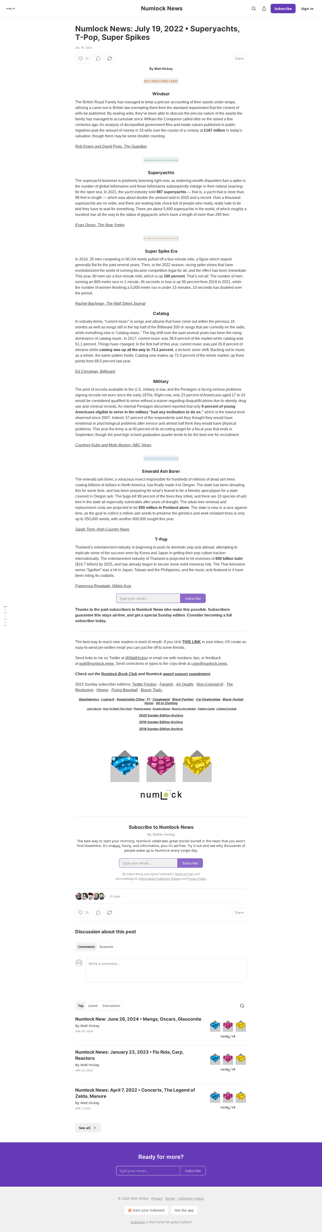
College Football (226, 708)
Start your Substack (148, 1210)
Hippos (102, 690)
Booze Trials (152, 690)
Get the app (184, 1210)
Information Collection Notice (159, 878)
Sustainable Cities (130, 699)
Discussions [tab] (111, 1006)
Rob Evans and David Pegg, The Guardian (111, 146)
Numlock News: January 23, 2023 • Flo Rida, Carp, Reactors (129, 1055)
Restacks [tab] (106, 947)
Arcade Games (161, 708)
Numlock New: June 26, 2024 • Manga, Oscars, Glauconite (138, 1019)
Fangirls (166, 684)
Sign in (307, 8)
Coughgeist (161, 699)
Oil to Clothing (167, 703)
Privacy (156, 1198)
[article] (161, 1028)
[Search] (253, 8)
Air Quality (185, 684)
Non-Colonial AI (210, 684)
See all (85, 1127)
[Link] (68, 94)
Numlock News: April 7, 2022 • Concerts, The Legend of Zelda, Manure (135, 1093)
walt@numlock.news (96, 664)
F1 (148, 699)
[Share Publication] (264, 8)
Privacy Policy (196, 878)
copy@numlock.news (209, 664)
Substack (138, 1222)
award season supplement (186, 674)
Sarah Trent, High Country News (102, 529)
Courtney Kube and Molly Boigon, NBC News (113, 445)
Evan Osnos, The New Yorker (100, 225)
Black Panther (183, 699)
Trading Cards (206, 708)
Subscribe (283, 8)
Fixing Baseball (124, 690)
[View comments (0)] (98, 58)
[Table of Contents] (5, 615)
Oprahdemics (89, 699)
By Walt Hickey (87, 1025)
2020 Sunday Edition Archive (161, 715)
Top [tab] (80, 1006)
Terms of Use (184, 874)
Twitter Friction (144, 684)
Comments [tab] (86, 947)
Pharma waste (142, 708)
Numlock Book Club (119, 674)
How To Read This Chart (117, 708)
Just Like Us (94, 708)
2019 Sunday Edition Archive (161, 722)
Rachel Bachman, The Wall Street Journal (110, 304)
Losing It (107, 699)
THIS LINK (191, 642)
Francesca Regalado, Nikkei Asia (103, 586)
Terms (170, 1198)
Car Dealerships (208, 699)
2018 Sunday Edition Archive (161, 729)
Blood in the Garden (184, 708)
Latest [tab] (93, 1006)
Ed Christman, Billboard (95, 371)
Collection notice (191, 1198)
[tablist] (95, 946)
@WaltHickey (136, 658)
